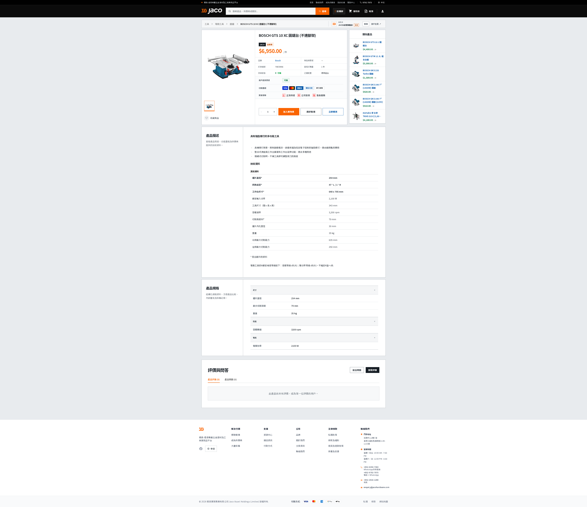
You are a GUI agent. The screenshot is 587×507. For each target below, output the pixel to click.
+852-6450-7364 (372, 468)
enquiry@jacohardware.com (376, 487)
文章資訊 (300, 445)
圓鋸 (232, 23)
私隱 (365, 501)
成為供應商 (330, 2)
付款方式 (268, 445)
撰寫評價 (372, 370)
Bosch (278, 60)
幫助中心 (351, 2)
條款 (373, 501)
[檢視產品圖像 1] (209, 106)
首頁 (311, 2)
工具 (207, 23)
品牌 (298, 434)
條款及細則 (333, 440)
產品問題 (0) (231, 379)
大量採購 (235, 445)
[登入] (383, 11)
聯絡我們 (319, 2)
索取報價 (235, 434)
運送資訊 (268, 440)
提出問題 (357, 370)
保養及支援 (333, 451)
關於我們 (300, 440)
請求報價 (310, 111)
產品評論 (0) (214, 379)
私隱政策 (332, 434)
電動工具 (219, 23)
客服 (366, 24)
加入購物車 (288, 111)
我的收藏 (341, 2)
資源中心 (268, 434)
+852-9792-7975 (371, 473)
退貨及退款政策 (335, 445)
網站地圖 (383, 501)
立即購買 (333, 111)
